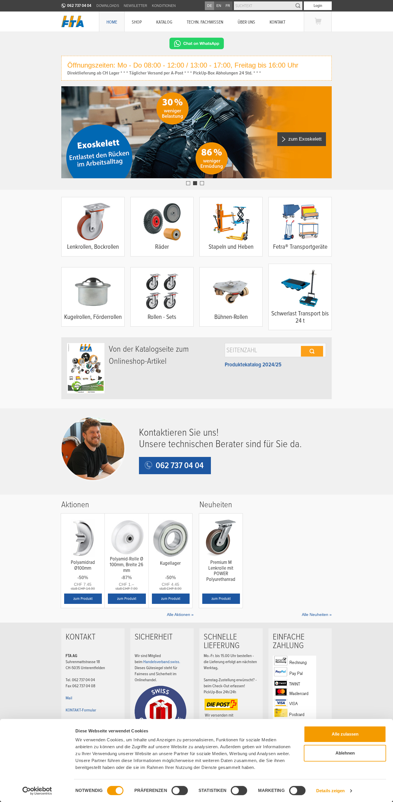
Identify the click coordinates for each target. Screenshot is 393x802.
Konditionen (164, 6)
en (218, 6)
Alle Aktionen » (180, 614)
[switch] (179, 790)
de (209, 6)
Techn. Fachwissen (205, 22)
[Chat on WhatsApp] (196, 43)
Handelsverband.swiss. (161, 661)
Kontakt (277, 22)
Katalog (164, 22)
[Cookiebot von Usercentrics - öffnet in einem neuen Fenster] (37, 790)
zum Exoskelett (305, 139)
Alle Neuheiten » (317, 614)
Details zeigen (330, 790)
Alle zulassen (345, 734)
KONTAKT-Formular (81, 710)
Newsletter (135, 6)
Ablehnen (345, 753)
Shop (137, 22)
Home (111, 22)
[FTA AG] (72, 21)
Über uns (246, 22)
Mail (69, 697)
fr (228, 6)
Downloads (107, 6)
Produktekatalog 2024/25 (253, 364)
